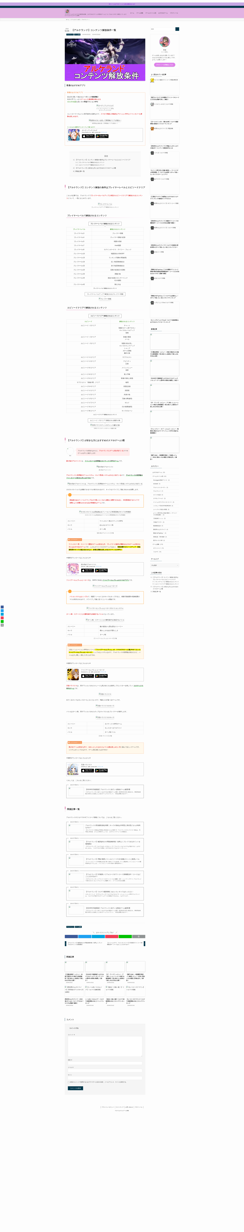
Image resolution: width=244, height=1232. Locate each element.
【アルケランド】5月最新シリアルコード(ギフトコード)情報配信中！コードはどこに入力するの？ (113, 875)
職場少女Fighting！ (159, 533)
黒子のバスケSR (159, 540)
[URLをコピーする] (138, 936)
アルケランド (70, 34)
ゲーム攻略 (77, 34)
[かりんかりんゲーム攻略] (67, 11)
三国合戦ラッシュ (159, 518)
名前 (70, 1060)
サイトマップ (120, 1107)
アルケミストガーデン (160, 487)
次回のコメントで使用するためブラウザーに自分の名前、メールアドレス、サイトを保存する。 (98, 1082)
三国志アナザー (158, 522)
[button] (71, 936)
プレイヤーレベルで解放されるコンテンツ (91, 162)
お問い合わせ (129, 1107)
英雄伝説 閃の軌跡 (160, 537)
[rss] (175, 7)
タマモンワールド (159, 498)
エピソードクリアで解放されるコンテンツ (91, 165)
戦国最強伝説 (158, 525)
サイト (70, 1075)
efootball (156, 483)
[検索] (178, 7)
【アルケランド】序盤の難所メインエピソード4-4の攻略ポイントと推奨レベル (112, 859)
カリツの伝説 (158, 495)
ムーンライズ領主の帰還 (161, 509)
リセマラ (157, 551)
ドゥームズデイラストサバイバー (163, 502)
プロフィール (138, 1107)
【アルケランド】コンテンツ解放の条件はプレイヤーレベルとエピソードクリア (102, 160)
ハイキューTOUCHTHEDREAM (163, 505)
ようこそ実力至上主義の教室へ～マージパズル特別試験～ (165, 514)
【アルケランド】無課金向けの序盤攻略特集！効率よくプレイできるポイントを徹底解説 (112, 843)
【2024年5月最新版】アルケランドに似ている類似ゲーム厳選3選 (107, 789)
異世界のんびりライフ (160, 529)
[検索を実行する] (177, 29)
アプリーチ (104, 132)
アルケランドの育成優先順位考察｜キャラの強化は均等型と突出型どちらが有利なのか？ (112, 826)
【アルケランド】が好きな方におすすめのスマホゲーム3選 (95, 168)
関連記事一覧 (80, 171)
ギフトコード (158, 548)
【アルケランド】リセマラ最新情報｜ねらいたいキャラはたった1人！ (109, 891)
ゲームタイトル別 (159, 476)
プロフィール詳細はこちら (164, 64)
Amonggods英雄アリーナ (161, 480)
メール (71, 1067)
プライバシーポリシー (108, 1107)
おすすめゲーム (159, 472)
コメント (71, 1034)
